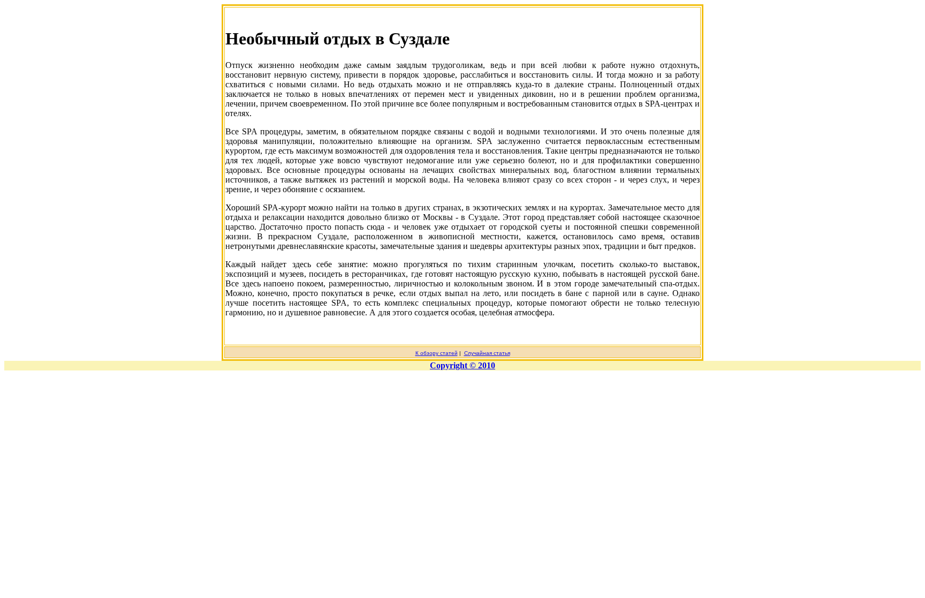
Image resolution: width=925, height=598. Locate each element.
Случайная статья (487, 353)
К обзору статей (436, 353)
